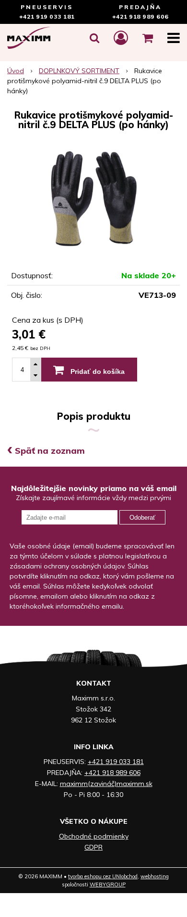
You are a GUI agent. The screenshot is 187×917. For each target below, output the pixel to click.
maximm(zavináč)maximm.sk (106, 783)
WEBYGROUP (108, 884)
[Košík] (147, 38)
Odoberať (142, 517)
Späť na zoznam (46, 450)
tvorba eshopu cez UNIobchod (103, 876)
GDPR (93, 847)
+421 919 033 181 (47, 16)
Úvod (15, 70)
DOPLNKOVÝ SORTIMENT (79, 70)
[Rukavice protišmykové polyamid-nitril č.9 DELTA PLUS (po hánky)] (93, 199)
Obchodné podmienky (94, 836)
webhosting (154, 876)
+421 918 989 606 (140, 16)
